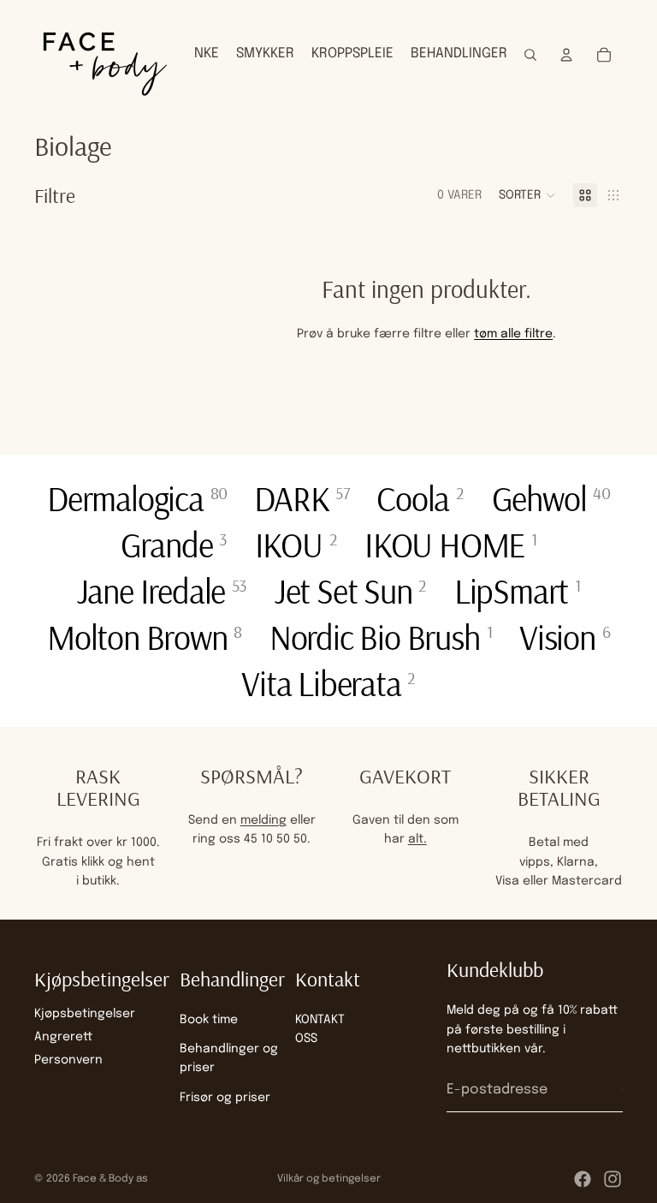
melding (263, 820)
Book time (209, 1020)
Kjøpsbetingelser (84, 1014)
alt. (417, 839)
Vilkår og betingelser (329, 1179)
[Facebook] (582, 1179)
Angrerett (63, 1037)
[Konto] (566, 55)
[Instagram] (612, 1179)
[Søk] (530, 55)
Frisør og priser (225, 1098)
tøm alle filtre (513, 334)
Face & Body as (110, 1179)
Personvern (68, 1060)
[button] (527, 195)
